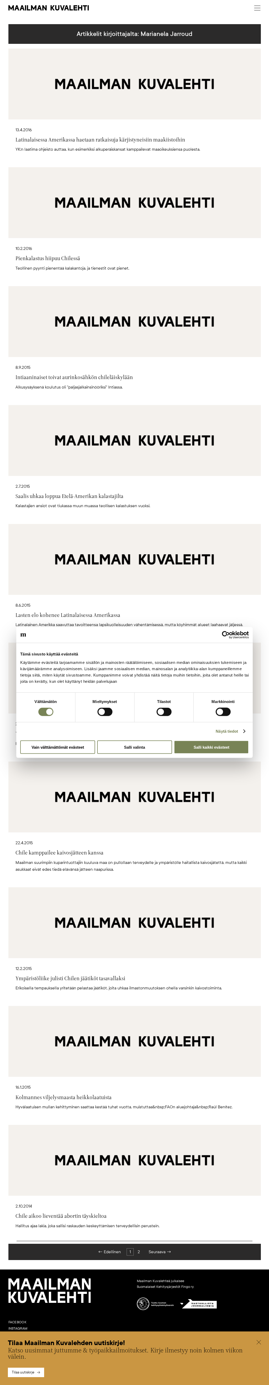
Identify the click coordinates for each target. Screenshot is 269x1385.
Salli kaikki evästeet (211, 747)
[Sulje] (258, 1343)
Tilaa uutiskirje (23, 1372)
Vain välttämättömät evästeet (58, 747)
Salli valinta (134, 747)
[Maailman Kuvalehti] (49, 1302)
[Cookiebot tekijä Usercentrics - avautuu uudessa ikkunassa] (226, 635)
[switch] (104, 712)
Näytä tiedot (227, 731)
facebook (17, 1322)
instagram (18, 1328)
